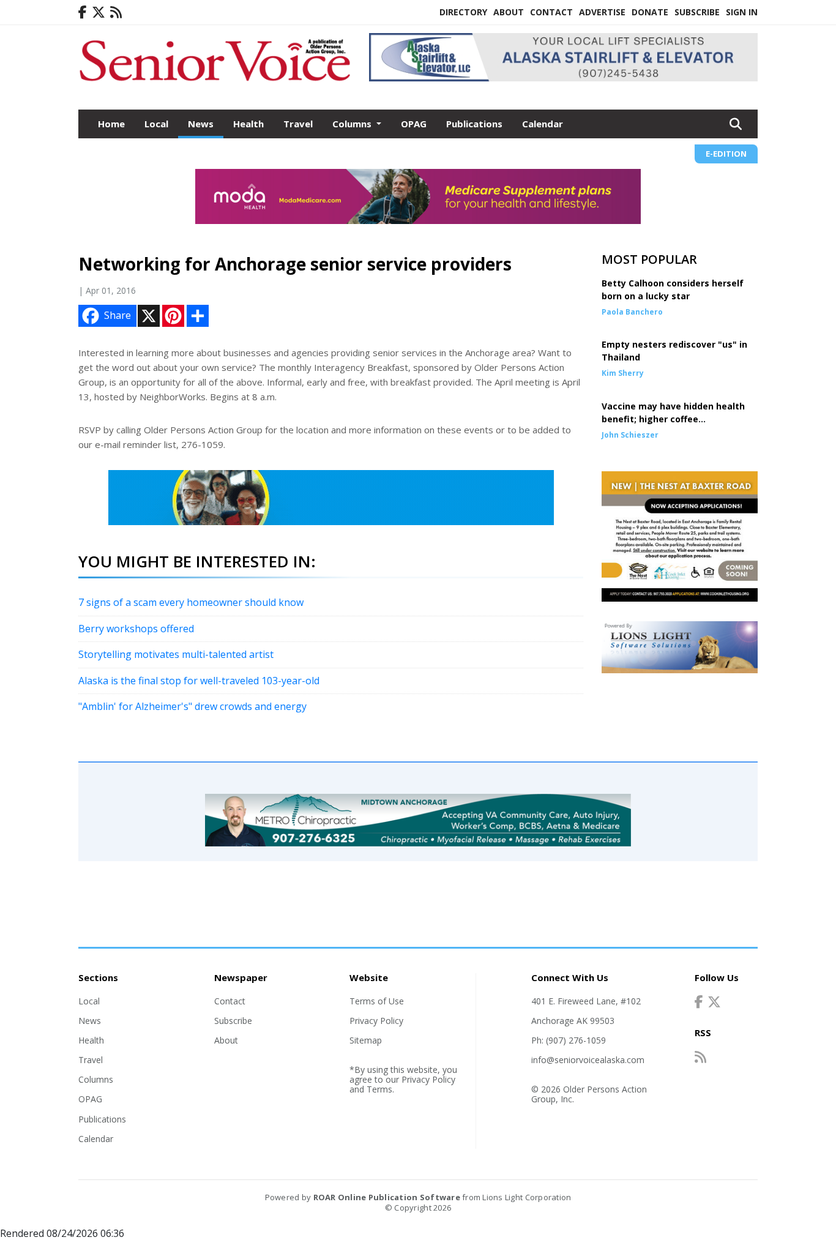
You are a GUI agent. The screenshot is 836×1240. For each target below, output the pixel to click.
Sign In (742, 12)
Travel (298, 124)
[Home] (214, 82)
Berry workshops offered (136, 628)
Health (248, 124)
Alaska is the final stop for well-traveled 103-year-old (198, 680)
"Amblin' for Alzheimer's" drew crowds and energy (192, 706)
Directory (463, 12)
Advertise (602, 12)
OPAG (414, 124)
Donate (650, 12)
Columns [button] (353, 124)
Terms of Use (376, 1001)
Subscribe (697, 12)
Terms (379, 1089)
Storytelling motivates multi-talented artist (176, 654)
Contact (551, 12)
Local (156, 124)
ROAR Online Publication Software (386, 1197)
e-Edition (726, 153)
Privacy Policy (376, 1020)
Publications (474, 124)
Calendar (542, 124)
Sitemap (365, 1040)
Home (111, 124)
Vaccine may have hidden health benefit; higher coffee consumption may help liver (673, 419)
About (508, 12)
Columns (95, 1079)
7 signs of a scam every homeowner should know (191, 602)
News (201, 124)
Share (117, 315)
